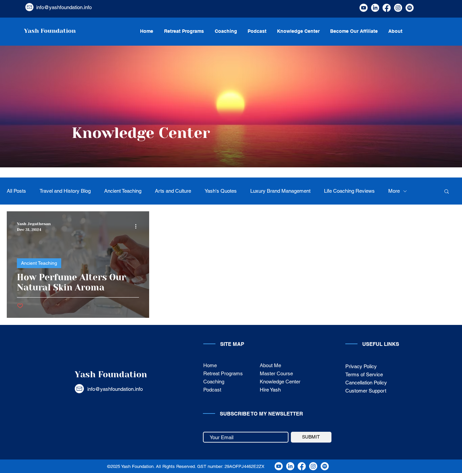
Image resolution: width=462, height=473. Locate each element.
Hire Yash (270, 390)
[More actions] (138, 226)
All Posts (16, 191)
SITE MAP (232, 344)
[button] (446, 191)
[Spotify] (410, 8)
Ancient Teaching (122, 191)
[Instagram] (398, 8)
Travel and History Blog (65, 191)
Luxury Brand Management (280, 191)
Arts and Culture (173, 191)
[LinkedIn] (375, 8)
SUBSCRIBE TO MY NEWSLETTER (261, 414)
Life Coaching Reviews (349, 191)
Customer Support (366, 391)
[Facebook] (387, 8)
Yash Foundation (111, 374)
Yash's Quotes (221, 191)
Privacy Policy (361, 366)
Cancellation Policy (366, 382)
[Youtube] (364, 8)
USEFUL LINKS (380, 344)
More (394, 191)
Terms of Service (364, 374)
